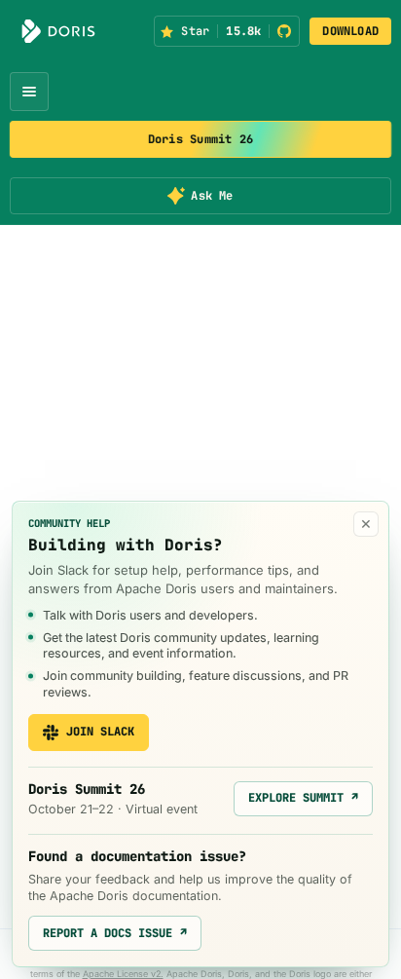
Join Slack (100, 731)
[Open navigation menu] (29, 91)
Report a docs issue (115, 933)
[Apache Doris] (58, 31)
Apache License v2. (123, 973)
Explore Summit (303, 798)
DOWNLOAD (350, 31)
